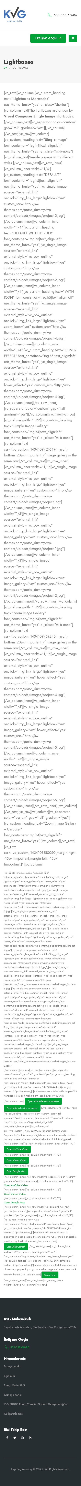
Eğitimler (9, 1376)
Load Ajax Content (16, 1246)
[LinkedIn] (30, 1438)
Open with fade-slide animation (22, 1108)
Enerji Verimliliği (14, 1385)
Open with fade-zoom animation (43, 1101)
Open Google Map (16, 1171)
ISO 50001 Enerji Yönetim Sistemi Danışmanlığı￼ (35, 1404)
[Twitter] (15, 1438)
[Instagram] (22, 1438)
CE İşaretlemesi (13, 1414)
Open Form (49, 1275)
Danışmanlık (11, 1366)
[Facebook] (7, 1438)
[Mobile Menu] (73, 38)
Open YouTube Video (17, 1149)
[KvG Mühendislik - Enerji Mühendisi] (15, 15)
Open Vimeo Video (16, 1160)
